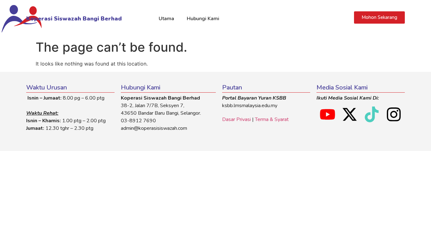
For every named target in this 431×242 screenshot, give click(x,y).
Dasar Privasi (236, 119)
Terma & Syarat (272, 119)
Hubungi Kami (203, 18)
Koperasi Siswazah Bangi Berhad (74, 18)
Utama (166, 18)
